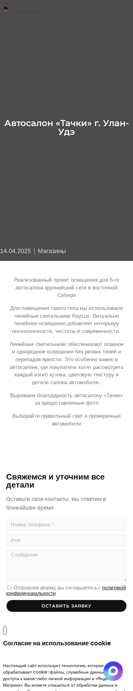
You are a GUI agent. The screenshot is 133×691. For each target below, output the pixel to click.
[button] (128, 9)
